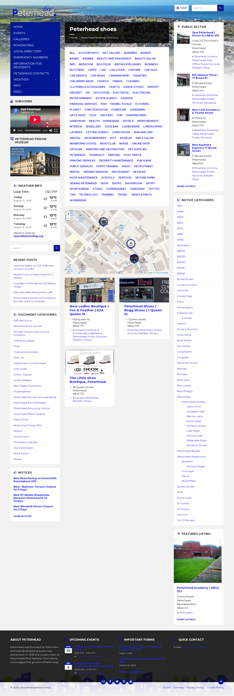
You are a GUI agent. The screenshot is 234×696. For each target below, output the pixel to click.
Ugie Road (193, 430)
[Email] (103, 681)
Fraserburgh (185, 313)
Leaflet (150, 272)
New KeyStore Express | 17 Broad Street (204, 147)
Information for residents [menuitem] (28, 65)
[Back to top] (221, 681)
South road (184, 497)
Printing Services (82, 160)
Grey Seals (20, 368)
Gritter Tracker (23, 374)
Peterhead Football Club (90, 656)
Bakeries (130, 52)
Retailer (139, 171)
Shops (116, 183)
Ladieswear (131, 126)
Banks (74, 58)
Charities (140, 75)
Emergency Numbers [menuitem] (31, 57)
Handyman (77, 120)
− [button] (68, 218)
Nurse (123, 143)
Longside (182, 357)
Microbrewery (95, 138)
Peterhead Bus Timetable (30, 402)
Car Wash (98, 75)
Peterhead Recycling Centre (32, 408)
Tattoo (154, 188)
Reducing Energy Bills (28, 425)
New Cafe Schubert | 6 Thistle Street (206, 111)
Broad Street (185, 279)
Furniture (118, 109)
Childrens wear (82, 81)
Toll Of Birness (186, 520)
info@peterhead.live (195, 647)
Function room (96, 109)
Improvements (148, 120)
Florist (75, 109)
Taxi (72, 194)
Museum (126, 138)
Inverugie (188, 471)
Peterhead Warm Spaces (29, 414)
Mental (75, 138)
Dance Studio (133, 86)
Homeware (111, 120)
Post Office (133, 155)
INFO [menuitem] (17, 85)
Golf (93, 115)
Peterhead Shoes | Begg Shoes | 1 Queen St (143, 310)
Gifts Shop (78, 115)
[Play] (14, 130)
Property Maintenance (116, 160)
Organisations (22, 391)
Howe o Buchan (187, 329)
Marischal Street (187, 362)
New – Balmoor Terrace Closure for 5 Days (35, 488)
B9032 (181, 250)
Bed (72, 64)
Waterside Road (197, 440)
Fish (104, 103)
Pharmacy (96, 155)
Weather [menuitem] (21, 79)
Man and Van (143, 132)
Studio (97, 188)
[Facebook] (110, 681)
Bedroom (86, 64)
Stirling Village (196, 466)
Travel (122, 194)
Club (17, 346)
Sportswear (79, 188)
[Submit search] (220, 8)
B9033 (181, 256)
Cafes (92, 69)
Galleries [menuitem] (21, 39)
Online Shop (141, 143)
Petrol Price (21, 419)
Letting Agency (97, 132)
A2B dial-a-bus (23, 320)
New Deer (183, 379)
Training (107, 194)
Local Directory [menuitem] (27, 51)
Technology (88, 194)
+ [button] (68, 213)
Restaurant (121, 171)
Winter (18, 459)
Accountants (88, 52)
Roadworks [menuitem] (24, 45)
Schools (108, 177)
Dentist (153, 86)
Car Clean (117, 69)
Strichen (182, 514)
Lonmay (187, 317)
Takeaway (137, 188)
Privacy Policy (195, 687)
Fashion (127, 98)
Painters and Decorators (105, 149)
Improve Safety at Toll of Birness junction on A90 (34, 267)
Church (103, 81)
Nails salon (144, 138)
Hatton (181, 323)
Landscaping (153, 126)
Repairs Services (96, 171)
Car (103, 69)
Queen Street (186, 486)
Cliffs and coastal (24, 340)
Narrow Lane (195, 416)
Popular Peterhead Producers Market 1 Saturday (93, 665)
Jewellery (93, 126)
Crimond (182, 290)
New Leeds (184, 385)
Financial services (83, 103)
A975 (180, 228)
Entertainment (81, 98)
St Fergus (183, 509)
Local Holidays (23, 380)
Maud (185, 476)
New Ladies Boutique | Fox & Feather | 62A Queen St (89, 310)
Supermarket (116, 188)
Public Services (81, 166)
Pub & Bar (144, 160)
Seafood (125, 177)
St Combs (183, 503)
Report (18, 430)
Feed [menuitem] (17, 92)
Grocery (106, 115)
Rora (180, 492)
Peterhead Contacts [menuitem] (31, 73)
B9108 (181, 273)
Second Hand (145, 177)
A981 (180, 234)
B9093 (181, 262)
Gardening (137, 109)
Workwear (78, 200)
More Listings (186, 186)
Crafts (114, 86)
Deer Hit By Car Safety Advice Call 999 (142, 660)
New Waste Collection (28, 385)
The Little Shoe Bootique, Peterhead (88, 380)
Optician (76, 149)
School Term (21, 436)
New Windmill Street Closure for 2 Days (33, 508)
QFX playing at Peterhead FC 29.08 (93, 648)
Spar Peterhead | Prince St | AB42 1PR (205, 34)
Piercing (114, 155)
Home (73, 37)
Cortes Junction (187, 284)
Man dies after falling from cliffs (33, 292)
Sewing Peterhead (83, 183)
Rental (75, 171)
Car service (78, 75)
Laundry (76, 132)
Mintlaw (182, 374)
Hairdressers (136, 115)
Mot (113, 138)
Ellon (180, 301)
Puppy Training (107, 166)
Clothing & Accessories (87, 86)
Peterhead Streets (193, 401)
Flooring (142, 103)
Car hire (134, 69)
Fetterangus (185, 307)
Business (151, 64)
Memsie (182, 368)
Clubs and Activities (26, 351)
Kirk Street (184, 346)
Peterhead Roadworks (191, 456)
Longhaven (184, 351)
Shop (104, 183)
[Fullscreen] (55, 130)
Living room (121, 132)
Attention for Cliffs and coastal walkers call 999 (140, 648)
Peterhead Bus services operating (35, 397)
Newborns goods (83, 143)
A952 (180, 222)
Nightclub (108, 143)
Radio (126, 166)
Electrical (121, 92)
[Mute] (50, 130)
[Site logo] (34, 15)
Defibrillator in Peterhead (30, 363)
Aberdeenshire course (28, 326)
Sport (150, 183)
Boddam (187, 461)
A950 (180, 217)
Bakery (146, 52)
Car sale (150, 69)
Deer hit (19, 357)
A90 (179, 205)
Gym (120, 115)
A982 (180, 239)
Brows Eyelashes (128, 64)
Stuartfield (189, 480)
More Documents (131, 672)
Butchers (77, 69)
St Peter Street (196, 425)
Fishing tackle (121, 103)
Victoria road (194, 435)
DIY (88, 92)
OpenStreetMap (162, 272)
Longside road (196, 411)
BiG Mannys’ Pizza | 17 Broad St (205, 76)
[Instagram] (124, 681)
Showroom (133, 183)
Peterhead (78, 155)
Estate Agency (106, 98)
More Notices (23, 516)
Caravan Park (119, 75)
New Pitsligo (185, 391)
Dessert (76, 92)
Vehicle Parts (141, 194)
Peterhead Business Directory (100, 37)
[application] (35, 120)
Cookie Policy (215, 687)
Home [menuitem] (18, 27)
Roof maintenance (84, 177)
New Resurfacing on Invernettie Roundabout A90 (35, 480)
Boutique (104, 64)
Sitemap (179, 687)
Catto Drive (194, 406)
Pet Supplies (137, 149)
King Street (184, 340)
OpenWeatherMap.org (28, 236)
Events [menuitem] (19, 33)
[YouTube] (130, 681)
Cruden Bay (184, 296)
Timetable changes (26, 442)
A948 (180, 211)
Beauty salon (145, 58)
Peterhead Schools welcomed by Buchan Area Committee (35, 299)
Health (94, 120)
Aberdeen (183, 245)
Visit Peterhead (23, 447)
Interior (76, 126)
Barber (88, 58)
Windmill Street (197, 445)
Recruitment (143, 166)
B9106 (181, 267)
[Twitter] (117, 681)
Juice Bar (111, 126)
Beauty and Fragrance (114, 58)
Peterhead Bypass (188, 450)
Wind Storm (21, 453)
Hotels (128, 120)
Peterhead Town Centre (90, 673)
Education (101, 92)
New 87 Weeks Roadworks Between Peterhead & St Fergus (32, 498)
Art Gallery (112, 52)
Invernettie (184, 334)
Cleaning (133, 81)
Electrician (141, 92)
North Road (194, 421)
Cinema (117, 81)
